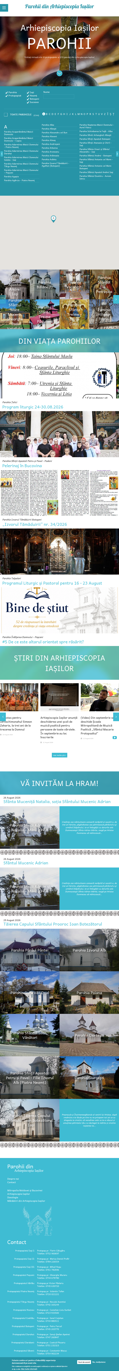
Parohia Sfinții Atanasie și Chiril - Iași (95, 144)
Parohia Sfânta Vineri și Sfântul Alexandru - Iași (94, 150)
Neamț (33, 95)
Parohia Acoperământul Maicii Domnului (18, 133)
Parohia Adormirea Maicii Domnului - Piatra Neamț (21, 146)
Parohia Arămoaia (50, 155)
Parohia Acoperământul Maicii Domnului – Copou (18, 139)
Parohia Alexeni (49, 136)
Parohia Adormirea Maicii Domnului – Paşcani (21, 171)
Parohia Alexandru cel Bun (54, 132)
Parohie (12, 92)
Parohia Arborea (50, 147)
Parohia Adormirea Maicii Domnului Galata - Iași (21, 158)
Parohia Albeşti (49, 128)
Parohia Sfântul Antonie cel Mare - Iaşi (96, 161)
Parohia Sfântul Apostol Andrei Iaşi (96, 172)
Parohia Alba (48, 124)
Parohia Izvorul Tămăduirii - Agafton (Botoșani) (55, 164)
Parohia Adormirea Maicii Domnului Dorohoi (21, 152)
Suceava (34, 102)
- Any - (18, 115)
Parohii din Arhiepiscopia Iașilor (59, 6)
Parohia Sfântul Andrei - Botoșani (95, 155)
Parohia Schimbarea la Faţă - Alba (95, 131)
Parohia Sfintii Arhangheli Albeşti (95, 135)
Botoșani (34, 98)
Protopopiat (14, 95)
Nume (46, 92)
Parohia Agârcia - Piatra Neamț (19, 180)
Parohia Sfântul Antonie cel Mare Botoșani (95, 167)
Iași (32, 92)
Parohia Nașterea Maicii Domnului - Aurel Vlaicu (96, 126)
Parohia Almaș (49, 140)
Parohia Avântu (49, 159)
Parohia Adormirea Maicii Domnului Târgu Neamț (21, 165)
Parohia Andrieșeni (51, 144)
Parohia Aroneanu (50, 151)
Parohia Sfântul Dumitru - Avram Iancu (95, 177)
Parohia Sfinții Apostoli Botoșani (94, 139)
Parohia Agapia (11, 176)
